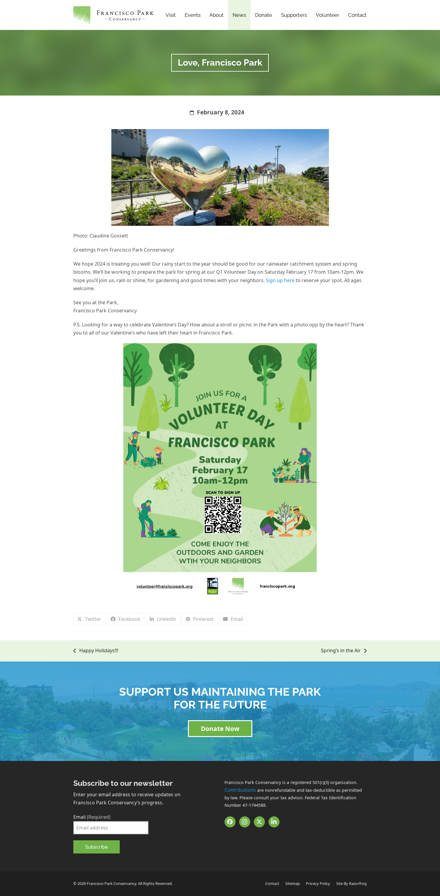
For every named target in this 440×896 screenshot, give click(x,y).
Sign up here (280, 280)
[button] (89, 619)
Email (91, 817)
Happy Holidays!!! (95, 651)
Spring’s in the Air (341, 651)
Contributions (240, 790)
